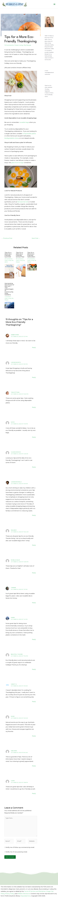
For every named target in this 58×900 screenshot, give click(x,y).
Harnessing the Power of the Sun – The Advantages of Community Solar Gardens (9, 289)
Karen (13, 617)
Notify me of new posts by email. (16, 852)
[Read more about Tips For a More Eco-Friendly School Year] (20, 270)
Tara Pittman (15, 392)
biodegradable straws (11, 138)
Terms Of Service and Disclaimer (35, 891)
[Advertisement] (49, 128)
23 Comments (8, 258)
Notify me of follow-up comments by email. (20, 847)
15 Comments (9, 45)
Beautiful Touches (17, 654)
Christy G (14, 684)
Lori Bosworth (16, 362)
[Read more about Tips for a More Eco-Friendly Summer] (9, 271)
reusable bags (24, 122)
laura (13, 780)
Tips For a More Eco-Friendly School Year (20, 255)
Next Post (36, 238)
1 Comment (7, 296)
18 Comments (19, 258)
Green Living (19, 45)
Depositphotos (26, 896)
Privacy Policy (9, 893)
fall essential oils (22, 202)
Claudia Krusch (16, 452)
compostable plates (29, 133)
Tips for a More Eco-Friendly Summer (8, 255)
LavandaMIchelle (16, 481)
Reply (34, 347)
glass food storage (17, 162)
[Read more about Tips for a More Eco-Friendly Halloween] (32, 267)
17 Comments (30, 258)
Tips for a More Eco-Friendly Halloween (31, 255)
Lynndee (13, 587)
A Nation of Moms (49, 92)
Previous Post (7, 238)
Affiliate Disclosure (24, 893)
